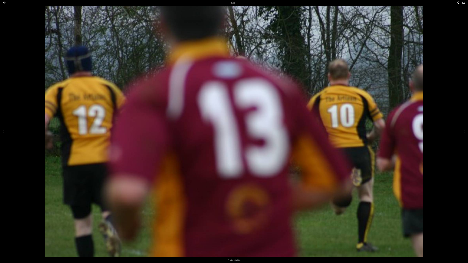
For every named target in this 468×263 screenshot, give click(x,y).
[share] (457, 3)
